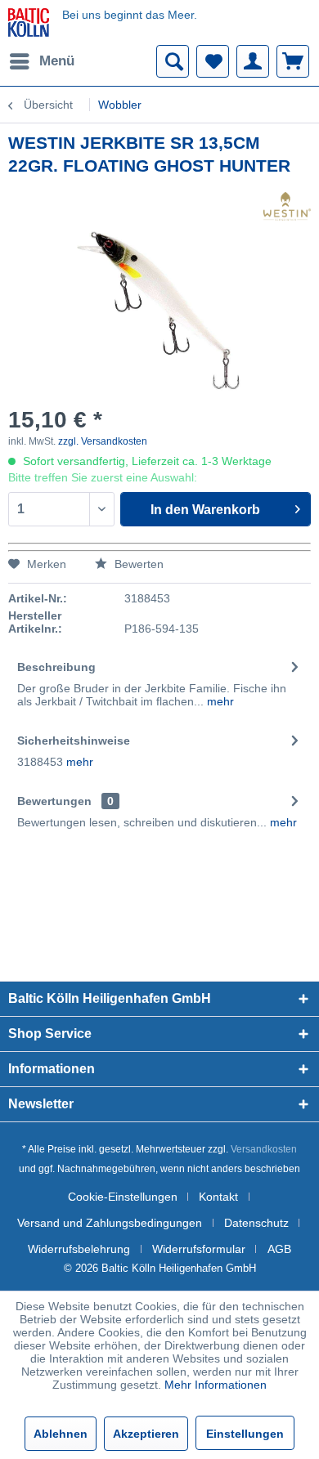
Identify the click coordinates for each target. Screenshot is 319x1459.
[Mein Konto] (252, 61)
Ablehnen (61, 1433)
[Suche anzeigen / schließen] (172, 61)
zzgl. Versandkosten (102, 441)
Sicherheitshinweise (73, 740)
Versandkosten (264, 1149)
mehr (219, 701)
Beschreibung (56, 667)
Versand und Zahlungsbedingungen (109, 1222)
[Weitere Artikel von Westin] (287, 206)
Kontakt (218, 1196)
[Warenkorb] (292, 61)
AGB (279, 1248)
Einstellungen (245, 1433)
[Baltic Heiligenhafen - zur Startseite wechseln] (28, 22)
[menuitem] (41, 61)
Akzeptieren (146, 1433)
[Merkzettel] (212, 61)
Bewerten (137, 564)
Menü (56, 61)
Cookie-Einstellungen (122, 1196)
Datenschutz (256, 1222)
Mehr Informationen (215, 1384)
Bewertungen (54, 801)
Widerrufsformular (198, 1248)
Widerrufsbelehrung (79, 1248)
